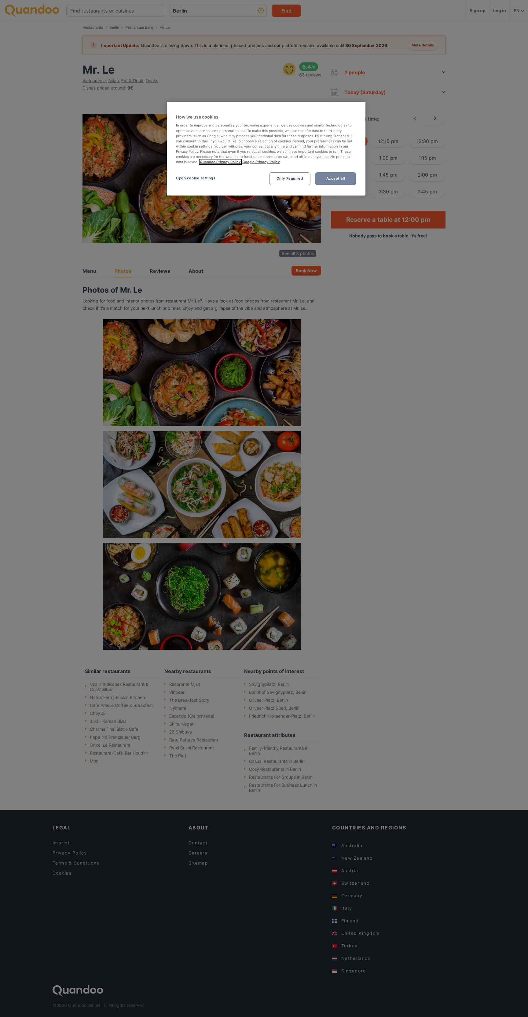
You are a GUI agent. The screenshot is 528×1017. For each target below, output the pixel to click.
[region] (266, 149)
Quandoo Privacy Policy (220, 162)
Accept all (335, 178)
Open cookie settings (195, 178)
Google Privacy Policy (261, 162)
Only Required (290, 178)
